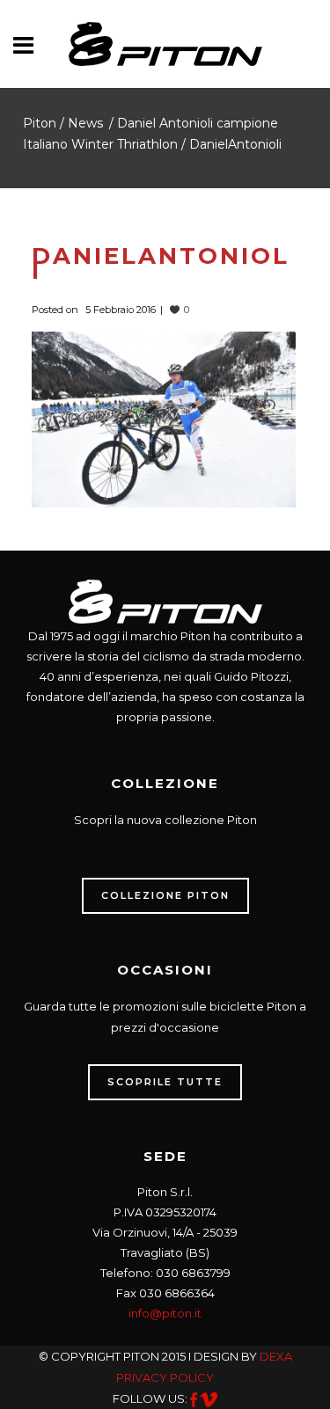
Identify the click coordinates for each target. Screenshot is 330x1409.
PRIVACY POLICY (165, 1377)
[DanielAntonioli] (164, 418)
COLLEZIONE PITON (165, 895)
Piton (39, 123)
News (85, 123)
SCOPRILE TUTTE (165, 1082)
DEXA (276, 1356)
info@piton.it (165, 1313)
